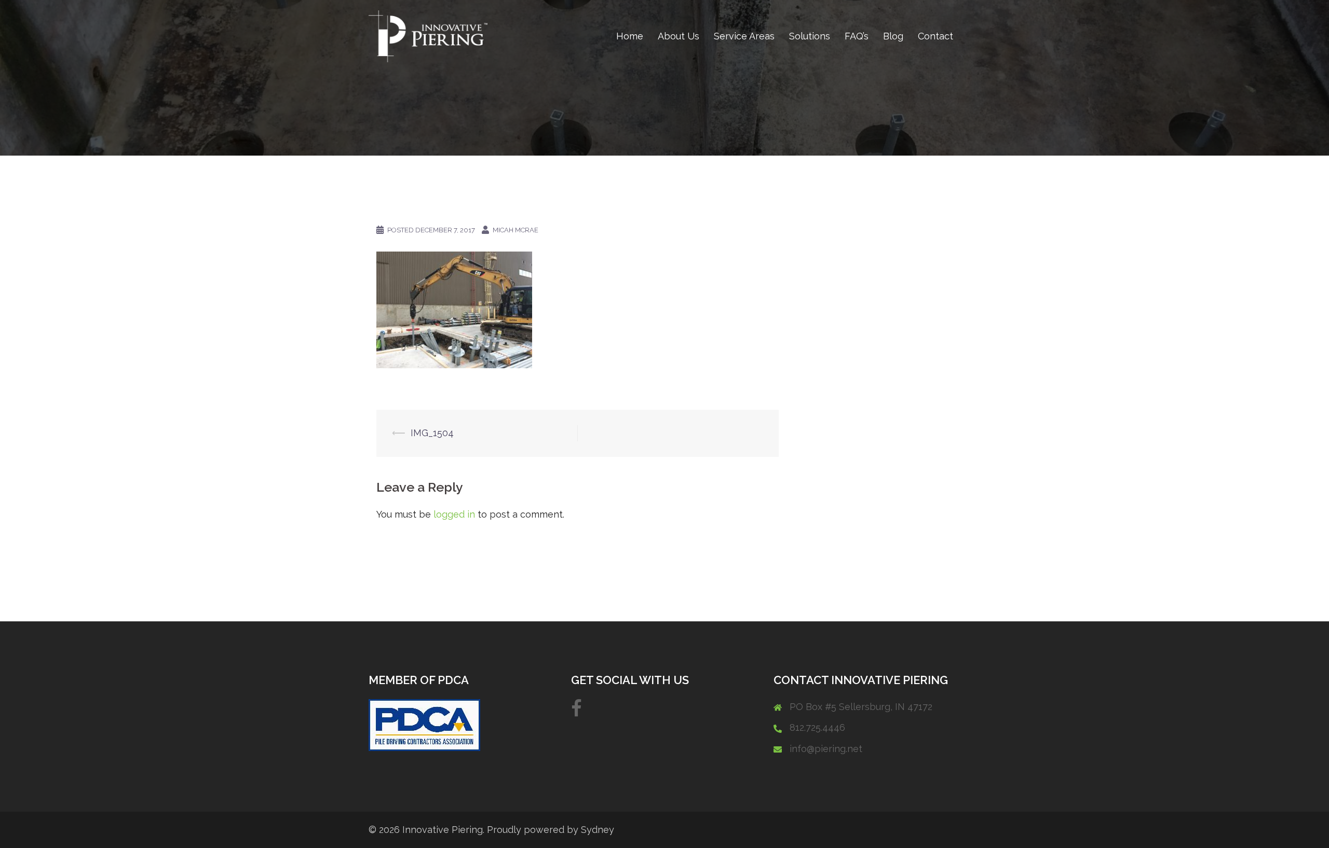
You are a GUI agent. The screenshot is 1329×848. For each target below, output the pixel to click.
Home (629, 36)
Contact (935, 36)
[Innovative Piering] (428, 35)
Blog (893, 36)
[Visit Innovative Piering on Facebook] (576, 711)
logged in (454, 514)
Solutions (809, 36)
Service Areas (744, 36)
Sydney (597, 829)
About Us (678, 36)
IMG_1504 (432, 432)
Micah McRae (515, 230)
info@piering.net (826, 748)
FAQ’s (857, 36)
